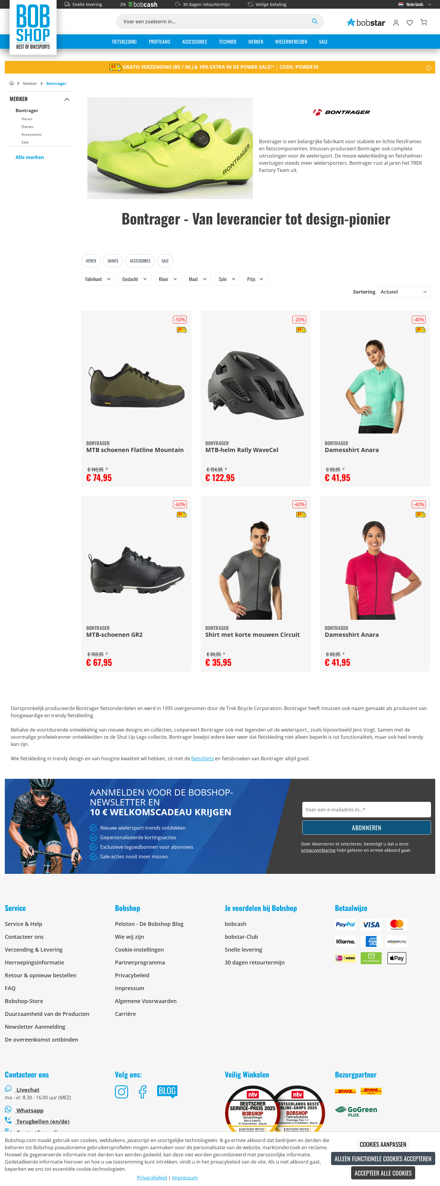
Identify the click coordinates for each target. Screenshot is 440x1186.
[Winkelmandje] (423, 21)
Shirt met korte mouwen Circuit (252, 635)
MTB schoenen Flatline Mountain (135, 450)
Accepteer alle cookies (383, 1172)
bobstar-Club (241, 936)
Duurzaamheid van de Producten (47, 1013)
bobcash (235, 923)
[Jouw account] (396, 21)
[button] (67, 99)
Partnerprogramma (140, 962)
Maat (194, 279)
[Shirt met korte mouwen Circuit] (255, 570)
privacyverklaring (318, 850)
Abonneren (367, 827)
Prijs (252, 279)
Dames (28, 126)
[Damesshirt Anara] (375, 385)
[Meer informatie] (428, 67)
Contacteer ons (24, 936)
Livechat (28, 1089)
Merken (19, 99)
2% (123, 4)
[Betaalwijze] (385, 944)
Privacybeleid (132, 975)
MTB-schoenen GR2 (114, 635)
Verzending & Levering (34, 949)
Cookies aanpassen (383, 1144)
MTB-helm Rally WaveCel (241, 450)
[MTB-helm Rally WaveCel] (255, 385)
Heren (27, 118)
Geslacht (130, 279)
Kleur (164, 279)
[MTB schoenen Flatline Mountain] (136, 385)
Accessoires (32, 134)
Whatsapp (29, 1110)
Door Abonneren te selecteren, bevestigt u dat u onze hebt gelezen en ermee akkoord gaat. (356, 847)
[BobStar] (366, 21)
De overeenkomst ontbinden (41, 1039)
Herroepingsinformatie (34, 962)
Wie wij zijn (129, 936)
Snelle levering (87, 4)
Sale (25, 142)
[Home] (11, 83)
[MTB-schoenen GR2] (136, 570)
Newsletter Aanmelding (35, 1026)
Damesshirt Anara (352, 450)
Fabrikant (94, 279)
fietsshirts (202, 758)
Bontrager (27, 110)
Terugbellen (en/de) (42, 1121)
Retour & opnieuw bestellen (40, 975)
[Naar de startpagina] (33, 26)
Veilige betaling (271, 4)
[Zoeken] (315, 21)
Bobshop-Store (24, 1001)
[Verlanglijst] (410, 21)
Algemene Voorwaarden (146, 1001)
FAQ (10, 988)
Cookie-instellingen (139, 949)
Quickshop (136, 398)
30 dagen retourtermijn (206, 4)
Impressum (129, 988)
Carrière (125, 1013)
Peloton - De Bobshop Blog (149, 923)
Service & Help (23, 923)
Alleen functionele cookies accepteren (383, 1158)
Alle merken (30, 157)
